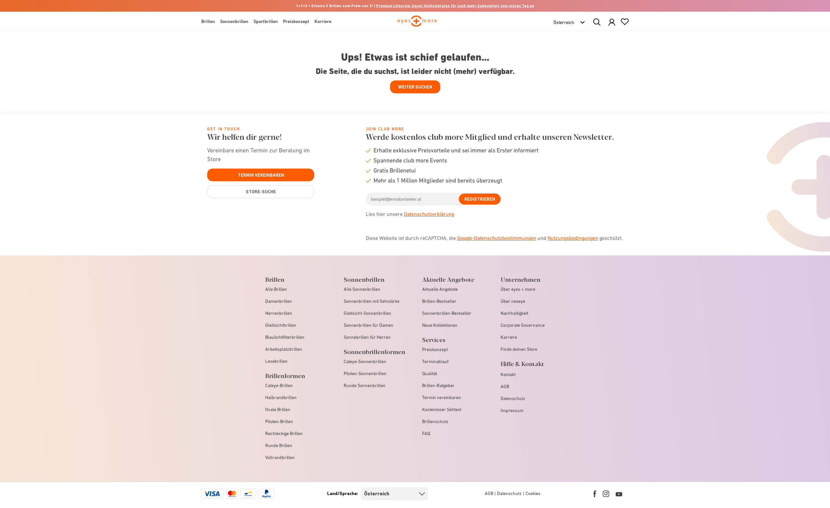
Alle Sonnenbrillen (362, 289)
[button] (612, 22)
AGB (505, 386)
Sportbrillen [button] (266, 21)
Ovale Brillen (277, 409)
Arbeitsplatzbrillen (283, 349)
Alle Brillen (276, 289)
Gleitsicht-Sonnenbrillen (367, 313)
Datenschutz (513, 398)
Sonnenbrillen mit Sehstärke (371, 301)
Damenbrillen (278, 301)
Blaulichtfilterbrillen (284, 337)
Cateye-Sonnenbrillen (365, 361)
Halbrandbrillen (281, 397)
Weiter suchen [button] (415, 86)
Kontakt (508, 374)
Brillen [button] (208, 21)
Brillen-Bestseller (439, 301)
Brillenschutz (435, 421)
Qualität (429, 373)
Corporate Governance (523, 325)
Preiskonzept (435, 349)
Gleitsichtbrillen (280, 325)
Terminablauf (435, 361)
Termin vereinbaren (261, 175)
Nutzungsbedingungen (573, 238)
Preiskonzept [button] (296, 21)
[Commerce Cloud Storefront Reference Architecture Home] (417, 24)
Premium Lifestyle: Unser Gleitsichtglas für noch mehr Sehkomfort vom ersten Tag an (455, 6)
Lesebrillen (276, 361)
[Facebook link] (594, 493)
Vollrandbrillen (280, 457)
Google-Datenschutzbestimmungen (496, 238)
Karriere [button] (322, 21)
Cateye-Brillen (279, 385)
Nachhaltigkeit (514, 313)
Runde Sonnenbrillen (364, 385)
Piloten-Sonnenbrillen (365, 373)
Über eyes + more (518, 289)
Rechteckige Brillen (284, 433)
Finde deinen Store (519, 349)
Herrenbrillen (278, 313)
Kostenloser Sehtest (441, 409)
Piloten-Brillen (279, 421)
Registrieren (479, 199)
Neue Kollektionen (439, 325)
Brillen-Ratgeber (438, 385)
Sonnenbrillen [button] (234, 21)
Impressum (512, 410)
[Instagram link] (606, 493)
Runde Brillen (278, 445)
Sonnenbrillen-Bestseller (446, 313)
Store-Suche (261, 191)
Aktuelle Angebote (440, 289)
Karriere (509, 337)
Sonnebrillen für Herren (367, 337)
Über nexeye (513, 301)
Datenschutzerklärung (429, 214)
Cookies (533, 493)
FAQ (426, 433)
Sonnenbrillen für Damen (368, 325)
